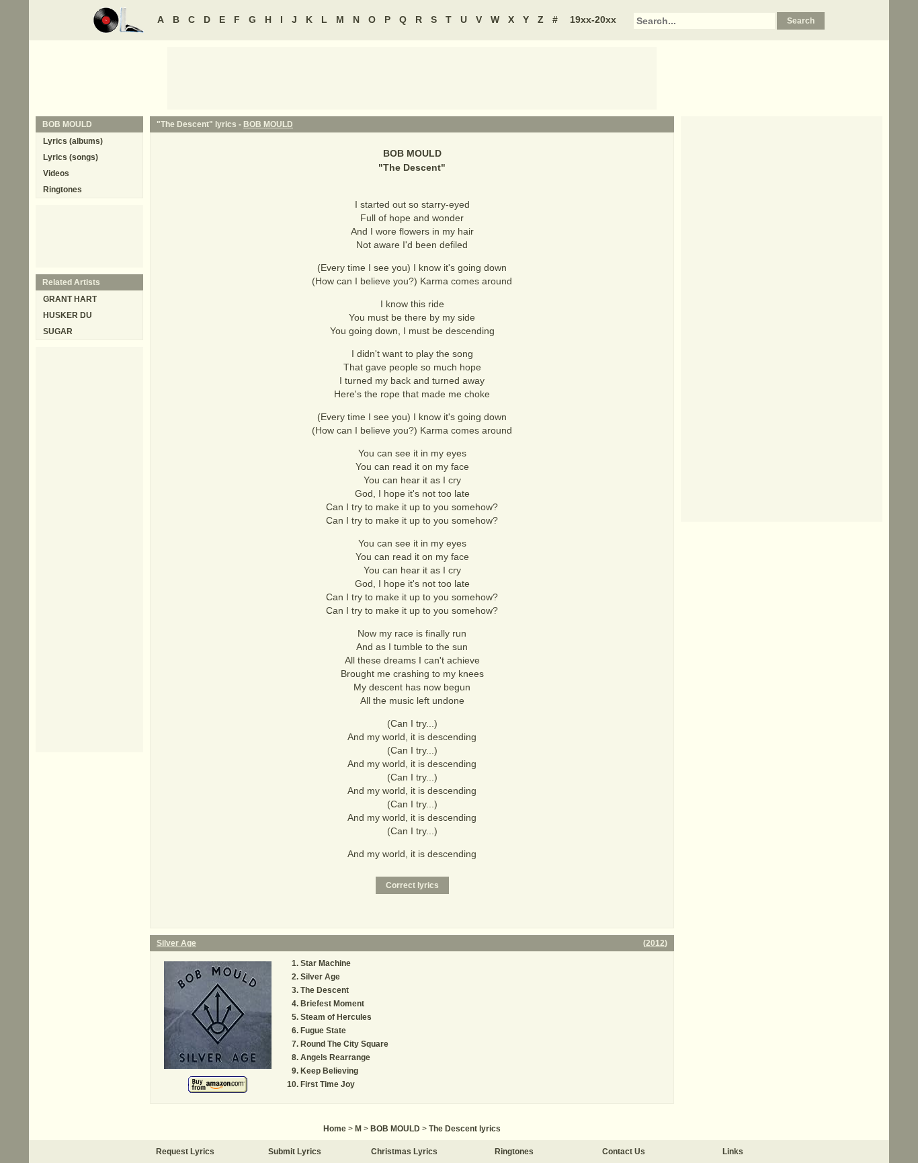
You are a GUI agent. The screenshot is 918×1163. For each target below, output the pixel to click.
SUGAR (58, 331)
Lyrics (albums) (73, 141)
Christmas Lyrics (404, 1151)
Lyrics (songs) (70, 157)
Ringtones (62, 189)
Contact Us (623, 1151)
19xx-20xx (593, 19)
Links (732, 1151)
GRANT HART (70, 299)
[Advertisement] (412, 77)
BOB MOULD (268, 124)
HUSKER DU (67, 315)
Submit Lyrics (294, 1151)
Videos (56, 173)
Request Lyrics (185, 1151)
